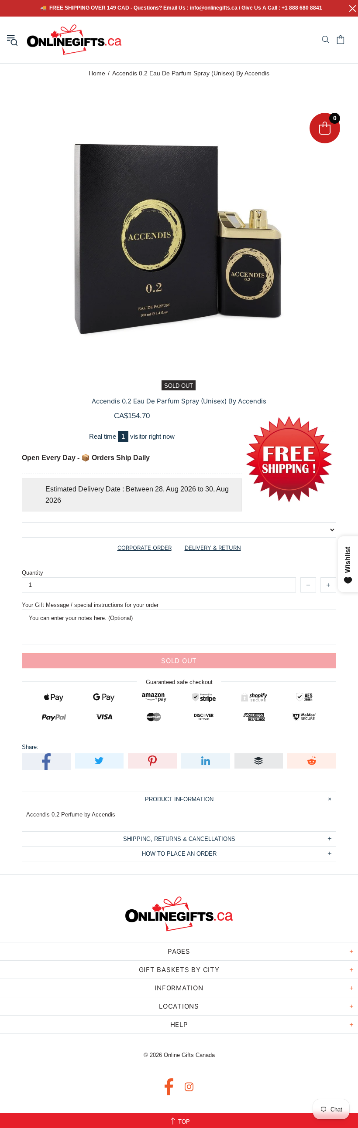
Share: (30, 747)
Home (97, 73)
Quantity (32, 572)
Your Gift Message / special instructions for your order (90, 605)
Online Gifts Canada (74, 40)
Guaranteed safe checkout (179, 682)
